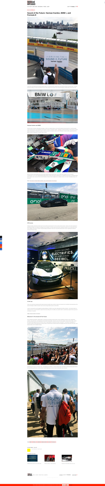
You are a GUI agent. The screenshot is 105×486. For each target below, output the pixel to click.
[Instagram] (72, 6)
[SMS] (1, 243)
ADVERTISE (46, 474)
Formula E (59, 129)
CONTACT (37, 474)
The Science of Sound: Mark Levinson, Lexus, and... (68, 463)
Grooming (40, 6)
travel (44, 6)
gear (48, 6)
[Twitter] (68, 6)
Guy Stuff (29, 6)
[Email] (1, 241)
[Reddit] (1, 247)
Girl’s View (34, 6)
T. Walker (35, 447)
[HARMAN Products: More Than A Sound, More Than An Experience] (35, 458)
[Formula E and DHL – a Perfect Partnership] (52, 458)
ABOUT (34, 474)
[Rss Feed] (74, 6)
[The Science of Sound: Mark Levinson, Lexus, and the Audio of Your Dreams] (69, 458)
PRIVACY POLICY (41, 474)
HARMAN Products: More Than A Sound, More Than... (34, 463)
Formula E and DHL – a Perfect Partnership (50, 463)
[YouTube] (73, 6)
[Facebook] (69, 6)
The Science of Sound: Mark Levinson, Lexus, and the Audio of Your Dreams (43, 180)
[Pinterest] (70, 6)
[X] (1, 237)
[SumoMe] (1, 249)
